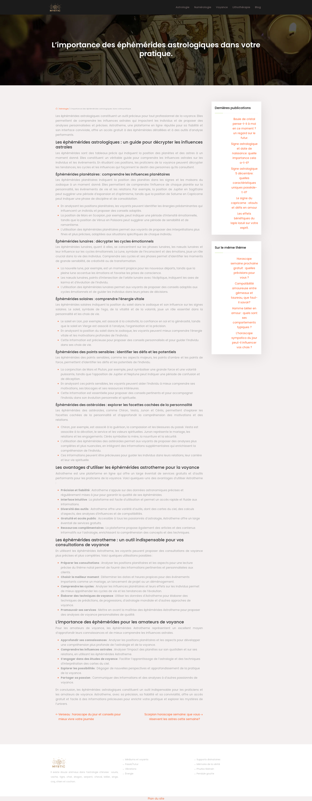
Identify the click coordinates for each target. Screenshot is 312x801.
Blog (258, 7)
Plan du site (156, 799)
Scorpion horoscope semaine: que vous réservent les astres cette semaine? (172, 716)
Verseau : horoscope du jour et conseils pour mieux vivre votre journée (89, 716)
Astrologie (182, 7)
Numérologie (202, 7)
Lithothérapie (241, 7)
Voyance (222, 7)
